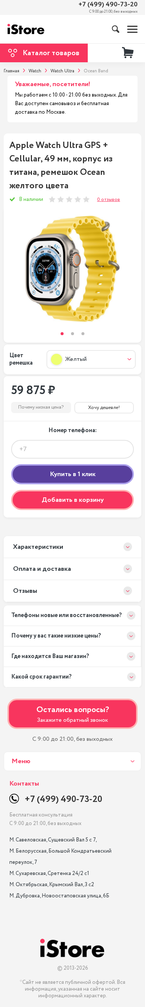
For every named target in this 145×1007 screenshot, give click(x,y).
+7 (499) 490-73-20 (108, 4)
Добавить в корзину (73, 500)
